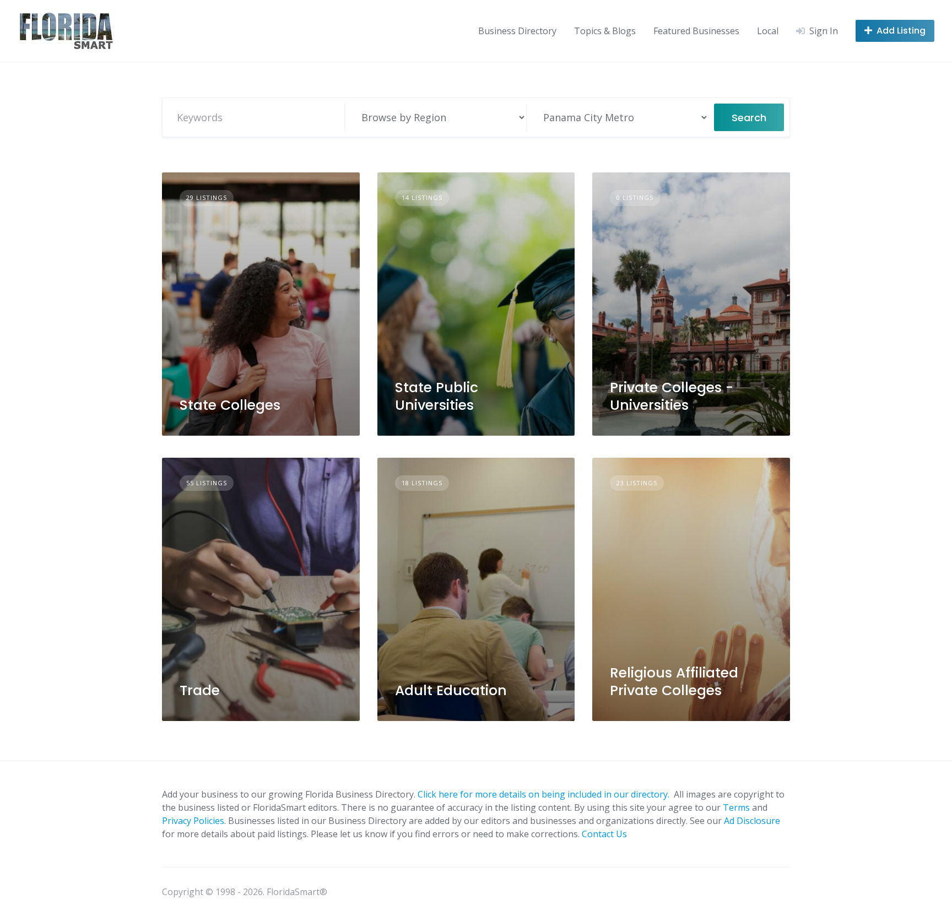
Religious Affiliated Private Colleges (674, 681)
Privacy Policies (193, 821)
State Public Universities (436, 396)
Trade (200, 690)
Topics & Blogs (605, 31)
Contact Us (604, 834)
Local (767, 31)
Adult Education (451, 690)
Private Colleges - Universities (671, 396)
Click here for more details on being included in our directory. (545, 794)
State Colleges (230, 405)
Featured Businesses (696, 31)
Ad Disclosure (752, 821)
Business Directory (517, 31)
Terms (736, 807)
